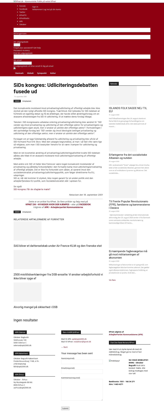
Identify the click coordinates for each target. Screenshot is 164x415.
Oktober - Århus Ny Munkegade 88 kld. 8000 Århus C (23, 382)
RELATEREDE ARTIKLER (27, 219)
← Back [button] (64, 347)
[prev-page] (14, 312)
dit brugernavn (20, 33)
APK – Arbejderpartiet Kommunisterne (63, 207)
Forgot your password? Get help (27, 48)
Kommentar (70, 378)
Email (68, 368)
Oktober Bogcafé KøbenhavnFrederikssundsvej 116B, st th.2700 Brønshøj (26, 361)
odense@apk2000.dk (22, 345)
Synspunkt (42, 73)
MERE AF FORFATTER (52, 219)
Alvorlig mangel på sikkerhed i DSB (36, 307)
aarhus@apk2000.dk (22, 387)
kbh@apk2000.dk (21, 366)
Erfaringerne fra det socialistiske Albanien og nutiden (128, 156)
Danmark (19, 73)
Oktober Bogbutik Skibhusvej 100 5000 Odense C (21, 340)
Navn (67, 358)
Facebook (23, 9)
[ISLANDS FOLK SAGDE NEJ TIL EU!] (129, 95)
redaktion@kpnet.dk (82, 341)
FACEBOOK (85, 204)
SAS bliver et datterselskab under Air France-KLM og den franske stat (58, 245)
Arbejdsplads (26, 101)
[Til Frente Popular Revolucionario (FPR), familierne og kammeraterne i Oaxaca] (129, 188)
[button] (147, 70)
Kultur (53, 73)
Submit (65, 408)
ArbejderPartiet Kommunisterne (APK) (126, 334)
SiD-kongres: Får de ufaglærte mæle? (32, 189)
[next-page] (15, 312)
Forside (22, 6)
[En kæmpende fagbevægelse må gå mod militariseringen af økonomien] (129, 238)
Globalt (30, 73)
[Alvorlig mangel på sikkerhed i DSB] (58, 292)
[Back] (39, 4)
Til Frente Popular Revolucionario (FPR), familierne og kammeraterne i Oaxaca (129, 204)
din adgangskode (21, 42)
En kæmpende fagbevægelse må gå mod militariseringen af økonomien (128, 254)
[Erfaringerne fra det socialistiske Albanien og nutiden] (129, 142)
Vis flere (112, 280)
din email (18, 60)
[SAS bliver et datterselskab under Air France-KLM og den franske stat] (58, 230)
